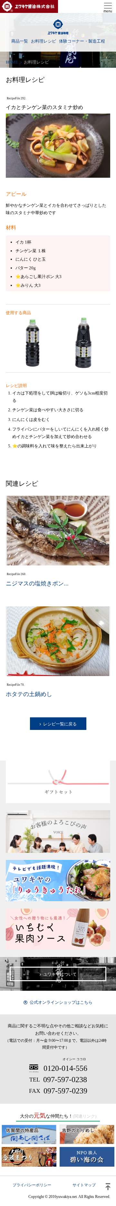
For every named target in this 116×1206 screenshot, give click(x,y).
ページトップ (108, 1187)
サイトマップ (84, 1185)
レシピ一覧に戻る (60, 724)
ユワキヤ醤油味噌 (58, 27)
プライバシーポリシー (32, 1185)
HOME (12, 62)
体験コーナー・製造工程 (82, 41)
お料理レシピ (43, 41)
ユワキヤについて (60, 974)
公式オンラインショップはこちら (61, 1002)
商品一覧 (19, 41)
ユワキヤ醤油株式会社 (29, 6)
